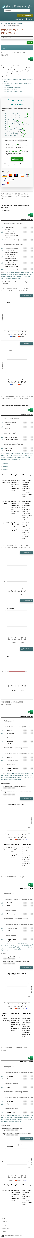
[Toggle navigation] (3, 2)
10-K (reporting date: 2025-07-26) (15, 272)
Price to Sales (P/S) (13, 136)
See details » (5, 463)
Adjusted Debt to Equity (10, 89)
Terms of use (5, 1221)
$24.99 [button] (30, 42)
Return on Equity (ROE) (14, 134)
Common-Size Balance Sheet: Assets (16, 116)
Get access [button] (18, 159)
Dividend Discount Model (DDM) (14, 130)
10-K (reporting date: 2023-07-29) (20, 274)
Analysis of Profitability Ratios (13, 122)
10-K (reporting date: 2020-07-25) (12, 278)
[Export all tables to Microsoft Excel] (30, 59)
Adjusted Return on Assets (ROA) (13, 91)
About (3, 1218)
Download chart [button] (27, 295)
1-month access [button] (14, 151)
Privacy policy (6, 1225)
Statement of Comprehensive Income (16, 114)
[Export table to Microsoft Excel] (30, 215)
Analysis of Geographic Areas (13, 128)
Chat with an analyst (25, 15)
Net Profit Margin (13, 132)
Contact (4, 1231)
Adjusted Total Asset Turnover (12, 87)
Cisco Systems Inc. (17, 24)
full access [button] (13, 145)
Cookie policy (6, 1228)
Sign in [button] (29, 19)
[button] (2, 228)
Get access (20, 19)
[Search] (31, 10)
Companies (7, 24)
